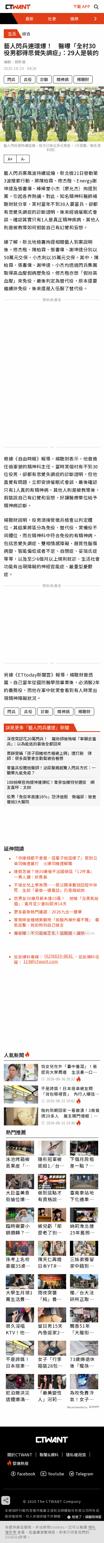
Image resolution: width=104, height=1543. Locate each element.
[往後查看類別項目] (92, 18)
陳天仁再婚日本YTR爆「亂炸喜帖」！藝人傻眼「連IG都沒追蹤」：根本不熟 (51, 1262)
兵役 (28, 79)
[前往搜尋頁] (96, 6)
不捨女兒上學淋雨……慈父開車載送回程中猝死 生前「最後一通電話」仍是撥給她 (55, 887)
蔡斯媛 (20, 61)
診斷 (44, 79)
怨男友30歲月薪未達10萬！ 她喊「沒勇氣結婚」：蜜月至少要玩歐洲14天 (56, 901)
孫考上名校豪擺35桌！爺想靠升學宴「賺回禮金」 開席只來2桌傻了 (19, 1262)
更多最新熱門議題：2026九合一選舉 (48, 912)
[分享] (5, 1500)
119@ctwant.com (40, 961)
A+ (10, 159)
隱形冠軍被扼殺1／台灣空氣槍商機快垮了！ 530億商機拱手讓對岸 (52, 1162)
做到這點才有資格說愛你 (50, 1195)
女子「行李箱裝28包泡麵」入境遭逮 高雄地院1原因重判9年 (51, 1362)
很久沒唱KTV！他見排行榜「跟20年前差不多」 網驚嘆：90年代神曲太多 (18, 1329)
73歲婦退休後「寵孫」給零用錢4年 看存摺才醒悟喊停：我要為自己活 (84, 1362)
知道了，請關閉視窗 (86, 1517)
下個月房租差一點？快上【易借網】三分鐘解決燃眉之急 (83, 1162)
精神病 (63, 79)
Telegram (84, 1473)
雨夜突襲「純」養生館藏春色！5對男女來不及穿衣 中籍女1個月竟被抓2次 (51, 1295)
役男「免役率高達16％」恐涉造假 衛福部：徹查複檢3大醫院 (51, 799)
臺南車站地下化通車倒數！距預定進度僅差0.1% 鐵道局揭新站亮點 (83, 1195)
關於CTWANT (19, 1454)
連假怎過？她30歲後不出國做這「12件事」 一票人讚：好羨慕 (55, 874)
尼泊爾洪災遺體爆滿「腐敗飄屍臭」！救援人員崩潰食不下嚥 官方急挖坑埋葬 (18, 1395)
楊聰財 (83, 79)
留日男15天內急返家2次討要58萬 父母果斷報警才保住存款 (51, 1329)
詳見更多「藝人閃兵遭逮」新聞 (37, 727)
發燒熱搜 (20, 1462)
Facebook (26, 1473)
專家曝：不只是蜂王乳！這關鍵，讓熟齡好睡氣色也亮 (51, 933)
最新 (29, 18)
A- (23, 159)
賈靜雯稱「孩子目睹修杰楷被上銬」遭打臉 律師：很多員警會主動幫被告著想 (49, 755)
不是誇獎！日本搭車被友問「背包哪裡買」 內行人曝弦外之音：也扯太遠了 (19, 1362)
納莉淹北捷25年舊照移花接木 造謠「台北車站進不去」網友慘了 (82, 1229)
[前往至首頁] (18, 6)
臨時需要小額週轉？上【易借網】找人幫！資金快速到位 (18, 1229)
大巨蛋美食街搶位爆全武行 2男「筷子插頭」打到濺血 (19, 1195)
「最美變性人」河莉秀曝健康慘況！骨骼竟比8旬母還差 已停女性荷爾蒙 (52, 1395)
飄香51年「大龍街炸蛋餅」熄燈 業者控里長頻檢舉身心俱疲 (84, 1329)
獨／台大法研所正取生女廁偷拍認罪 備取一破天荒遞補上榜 (82, 1295)
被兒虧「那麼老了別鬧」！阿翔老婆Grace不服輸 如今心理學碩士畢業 (52, 1229)
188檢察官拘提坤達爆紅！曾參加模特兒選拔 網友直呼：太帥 (50, 784)
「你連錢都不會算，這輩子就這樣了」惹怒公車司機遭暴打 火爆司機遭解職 (55, 860)
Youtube (56, 1473)
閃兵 (11, 79)
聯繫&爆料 (49, 1454)
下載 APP (81, 6)
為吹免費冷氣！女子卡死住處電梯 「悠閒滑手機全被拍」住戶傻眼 (84, 1395)
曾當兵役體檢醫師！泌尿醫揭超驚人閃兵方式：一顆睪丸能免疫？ (51, 770)
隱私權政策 (76, 1454)
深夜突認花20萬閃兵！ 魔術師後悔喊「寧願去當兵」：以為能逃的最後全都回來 (51, 741)
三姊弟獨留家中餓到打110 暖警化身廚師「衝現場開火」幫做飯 (84, 1262)
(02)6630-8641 (59, 956)
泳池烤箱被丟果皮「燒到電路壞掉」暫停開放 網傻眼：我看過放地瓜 (19, 1162)
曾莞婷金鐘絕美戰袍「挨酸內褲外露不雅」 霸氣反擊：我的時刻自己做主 (56, 922)
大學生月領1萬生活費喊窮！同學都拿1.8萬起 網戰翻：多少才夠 (19, 1295)
